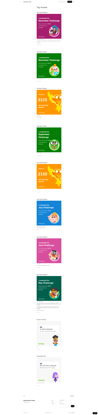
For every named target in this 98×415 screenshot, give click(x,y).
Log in (74, 1)
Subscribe (69, 1)
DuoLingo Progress (42, 12)
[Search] (72, 406)
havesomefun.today (27, 1)
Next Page (72, 395)
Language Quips (41, 356)
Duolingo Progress (42, 52)
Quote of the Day (41, 319)
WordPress (73, 412)
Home (60, 1)
